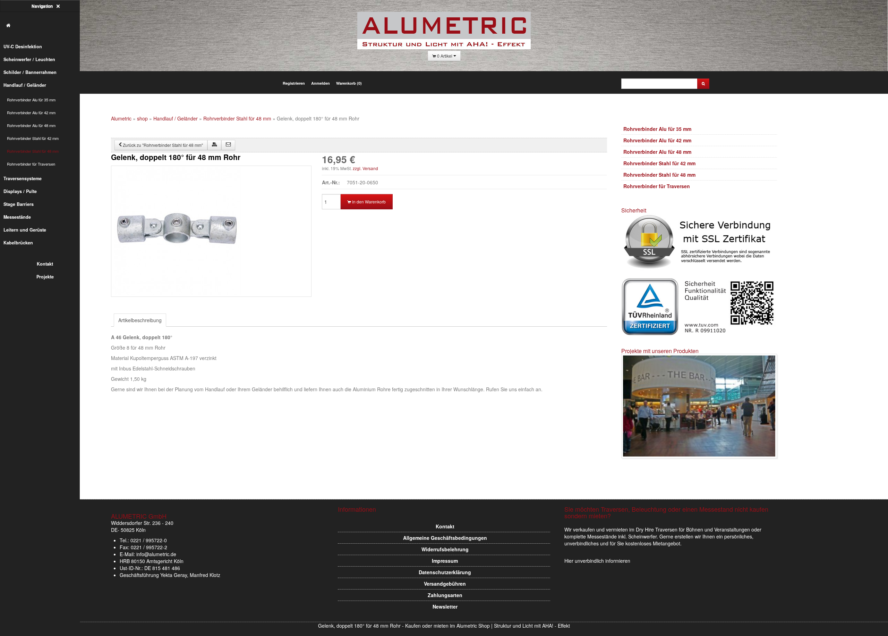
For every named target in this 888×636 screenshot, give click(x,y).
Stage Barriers (18, 204)
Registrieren (294, 83)
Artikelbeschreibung (140, 320)
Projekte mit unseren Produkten (660, 351)
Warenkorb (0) (349, 83)
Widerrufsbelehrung (445, 549)
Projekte (45, 277)
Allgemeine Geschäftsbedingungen (445, 537)
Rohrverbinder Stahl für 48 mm (33, 151)
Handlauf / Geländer (24, 85)
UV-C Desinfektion (22, 46)
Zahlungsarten (445, 595)
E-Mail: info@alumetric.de (148, 554)
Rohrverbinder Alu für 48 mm (31, 125)
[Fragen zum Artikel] (228, 145)
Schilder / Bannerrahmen (30, 72)
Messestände (17, 217)
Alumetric (121, 118)
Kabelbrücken (18, 243)
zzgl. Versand (365, 168)
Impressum (445, 560)
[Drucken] (214, 145)
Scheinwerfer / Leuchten (29, 59)
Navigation (43, 6)
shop (142, 118)
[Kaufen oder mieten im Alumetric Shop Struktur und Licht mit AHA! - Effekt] (43, 25)
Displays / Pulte (20, 191)
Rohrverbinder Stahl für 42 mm (33, 138)
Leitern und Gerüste (24, 230)
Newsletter (445, 606)
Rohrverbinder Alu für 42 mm (31, 112)
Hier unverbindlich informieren (597, 560)
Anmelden (320, 83)
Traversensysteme (22, 178)
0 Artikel (444, 56)
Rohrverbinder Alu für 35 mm (31, 99)
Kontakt (45, 264)
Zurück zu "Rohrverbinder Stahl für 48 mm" (162, 145)
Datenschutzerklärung (445, 572)
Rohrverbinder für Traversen (31, 164)
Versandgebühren (445, 583)
